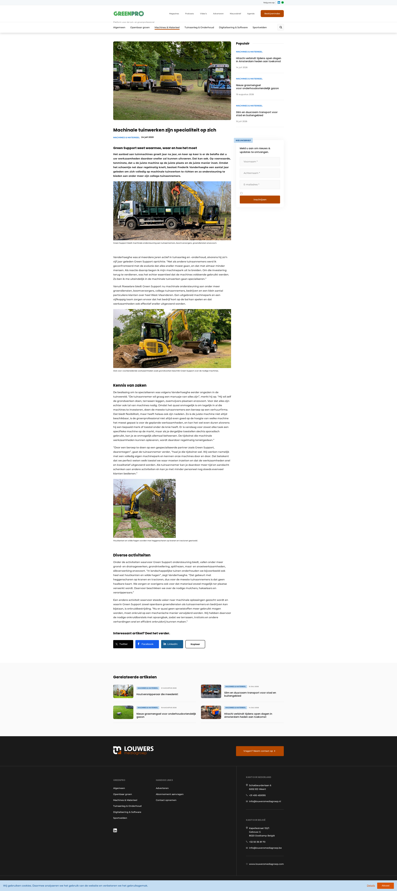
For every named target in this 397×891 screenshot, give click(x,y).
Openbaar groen (140, 27)
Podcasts (189, 13)
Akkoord (385, 885)
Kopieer (195, 644)
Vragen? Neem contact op (258, 751)
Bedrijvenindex (272, 13)
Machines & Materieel (167, 27)
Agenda (250, 13)
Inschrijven (260, 199)
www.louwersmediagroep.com (266, 864)
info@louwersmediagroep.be (265, 847)
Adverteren (218, 13)
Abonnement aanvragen (170, 794)
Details (371, 885)
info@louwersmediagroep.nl (265, 801)
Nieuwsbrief (235, 13)
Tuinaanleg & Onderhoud (199, 27)
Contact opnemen (166, 800)
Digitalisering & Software (233, 27)
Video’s (203, 13)
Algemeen (119, 27)
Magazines (174, 13)
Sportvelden (260, 27)
